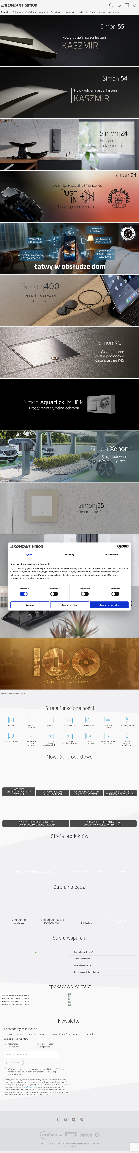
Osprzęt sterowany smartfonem (127, 743)
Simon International (85, 1136)
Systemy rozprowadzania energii (103, 859)
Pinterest (82, 1119)
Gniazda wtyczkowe (30, 726)
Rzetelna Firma (51, 1136)
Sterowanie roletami (107, 726)
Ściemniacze (88, 725)
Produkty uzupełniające (88, 742)
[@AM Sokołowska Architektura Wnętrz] (1, 994)
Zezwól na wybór (69, 605)
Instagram (74, 1119)
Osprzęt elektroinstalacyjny (36, 859)
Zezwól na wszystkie (109, 605)
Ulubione (119, 5)
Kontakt (102, 12)
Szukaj (111, 5)
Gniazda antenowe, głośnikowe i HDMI (50, 743)
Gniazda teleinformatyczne (69, 742)
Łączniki (11, 725)
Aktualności (114, 12)
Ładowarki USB (69, 725)
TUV (97, 1136)
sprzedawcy (13, 1047)
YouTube (66, 1119)
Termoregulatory (127, 725)
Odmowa (30, 605)
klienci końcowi (47, 1044)
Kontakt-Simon (19, 5)
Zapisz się (15, 1062)
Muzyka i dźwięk (11, 741)
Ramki (50, 725)
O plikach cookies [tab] (110, 554)
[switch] (54, 594)
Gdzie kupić (31, 12)
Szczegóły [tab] (70, 554)
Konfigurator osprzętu (19, 910)
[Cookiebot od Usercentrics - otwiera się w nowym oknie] (117, 547)
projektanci (45, 1047)
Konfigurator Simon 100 (120, 910)
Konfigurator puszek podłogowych (53, 910)
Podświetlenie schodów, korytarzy (31, 743)
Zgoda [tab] (29, 554)
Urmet (71, 1136)
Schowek (127, 5)
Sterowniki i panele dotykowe (107, 742)
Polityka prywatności (69, 1146)
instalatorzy (12, 1044)
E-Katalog (18, 12)
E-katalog (86, 910)
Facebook (58, 1119)
